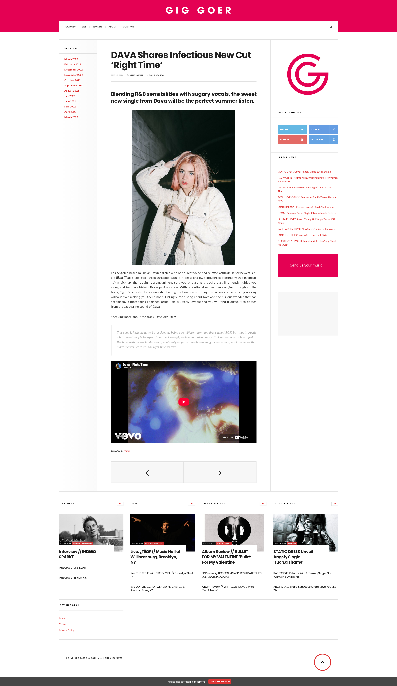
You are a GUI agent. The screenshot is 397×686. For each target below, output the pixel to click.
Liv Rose (292, 543)
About (113, 26)
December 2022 (73, 69)
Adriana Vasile (224, 543)
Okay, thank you (220, 681)
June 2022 (70, 101)
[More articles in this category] (120, 504)
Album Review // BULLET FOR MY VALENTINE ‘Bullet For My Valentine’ (226, 557)
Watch (127, 450)
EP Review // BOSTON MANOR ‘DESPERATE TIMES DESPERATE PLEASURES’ (231, 575)
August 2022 (71, 90)
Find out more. (197, 681)
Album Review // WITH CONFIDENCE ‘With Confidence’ (228, 588)
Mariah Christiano (82, 543)
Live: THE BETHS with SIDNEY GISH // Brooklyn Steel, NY (161, 575)
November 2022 (73, 74)
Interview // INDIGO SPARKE (77, 554)
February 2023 (72, 64)
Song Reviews (157, 75)
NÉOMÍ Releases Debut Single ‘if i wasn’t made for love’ (307, 213)
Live (84, 26)
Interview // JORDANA (72, 568)
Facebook (316, 129)
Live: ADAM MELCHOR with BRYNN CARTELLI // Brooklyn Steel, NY (157, 588)
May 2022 (70, 106)
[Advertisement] (308, 314)
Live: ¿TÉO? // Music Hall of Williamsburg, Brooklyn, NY (155, 557)
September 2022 (73, 85)
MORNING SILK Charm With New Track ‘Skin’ (302, 234)
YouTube (284, 139)
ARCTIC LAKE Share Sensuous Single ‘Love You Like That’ (304, 588)
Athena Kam (136, 75)
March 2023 (71, 58)
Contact (128, 26)
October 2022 (72, 80)
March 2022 (71, 117)
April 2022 (70, 111)
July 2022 (69, 95)
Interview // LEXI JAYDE (73, 578)
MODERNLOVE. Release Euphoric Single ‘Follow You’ (306, 206)
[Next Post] (220, 472)
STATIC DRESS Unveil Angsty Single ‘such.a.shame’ (304, 171)
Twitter (284, 129)
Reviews (97, 26)
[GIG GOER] (198, 10)
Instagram (317, 139)
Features (70, 26)
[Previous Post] (147, 472)
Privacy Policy (66, 630)
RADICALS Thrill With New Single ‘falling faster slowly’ (307, 228)
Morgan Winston (153, 543)
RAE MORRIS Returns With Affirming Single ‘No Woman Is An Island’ (301, 575)
